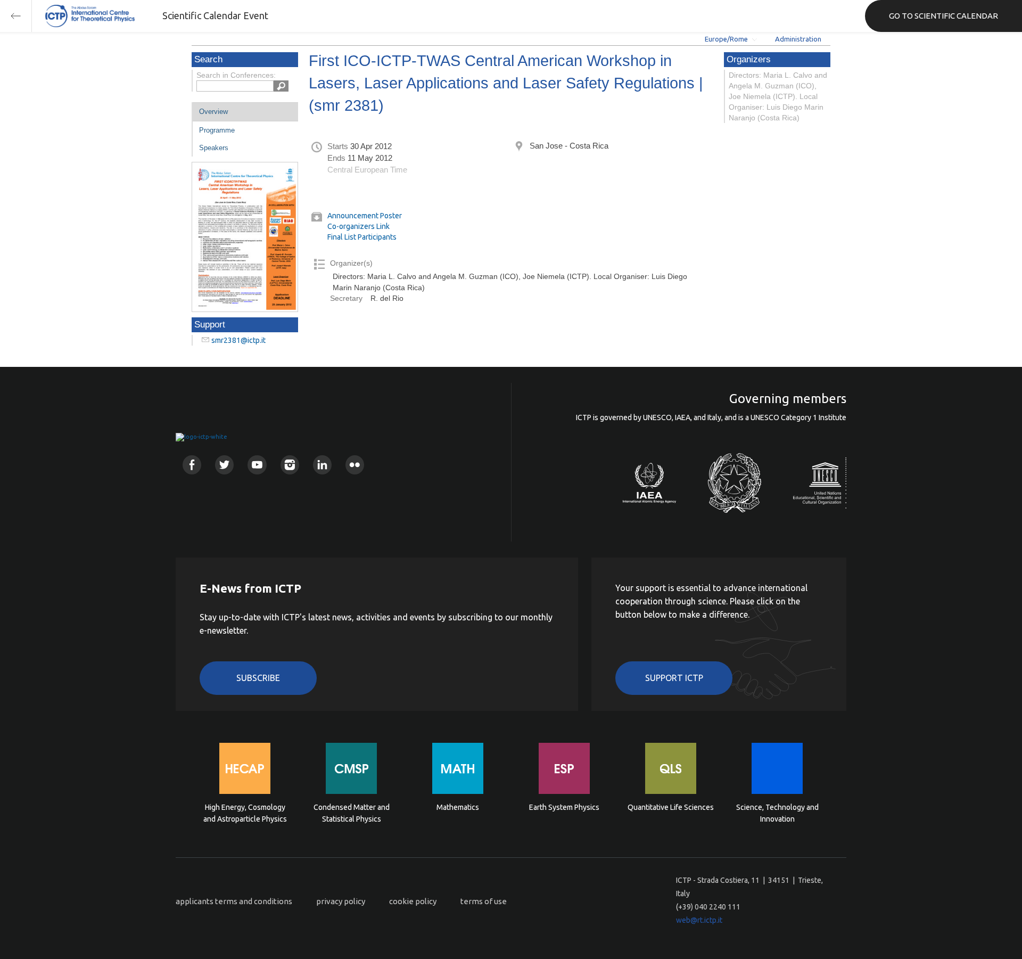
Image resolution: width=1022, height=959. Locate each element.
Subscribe (258, 678)
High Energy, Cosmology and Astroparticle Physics (245, 813)
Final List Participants (362, 237)
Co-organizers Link (358, 226)
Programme (217, 130)
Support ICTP (674, 678)
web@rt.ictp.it (699, 920)
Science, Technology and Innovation (777, 813)
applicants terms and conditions (234, 901)
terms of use (483, 901)
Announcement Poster (364, 215)
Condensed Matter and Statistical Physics (352, 813)
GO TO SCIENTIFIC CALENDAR (943, 15)
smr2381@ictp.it (238, 340)
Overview (213, 112)
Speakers (213, 148)
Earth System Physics (564, 807)
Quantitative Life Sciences (671, 807)
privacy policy (340, 901)
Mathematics (457, 807)
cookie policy (412, 901)
